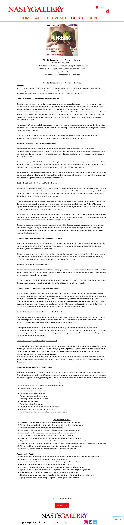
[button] (107, 11)
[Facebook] (90, 522)
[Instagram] (86, 522)
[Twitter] (95, 522)
